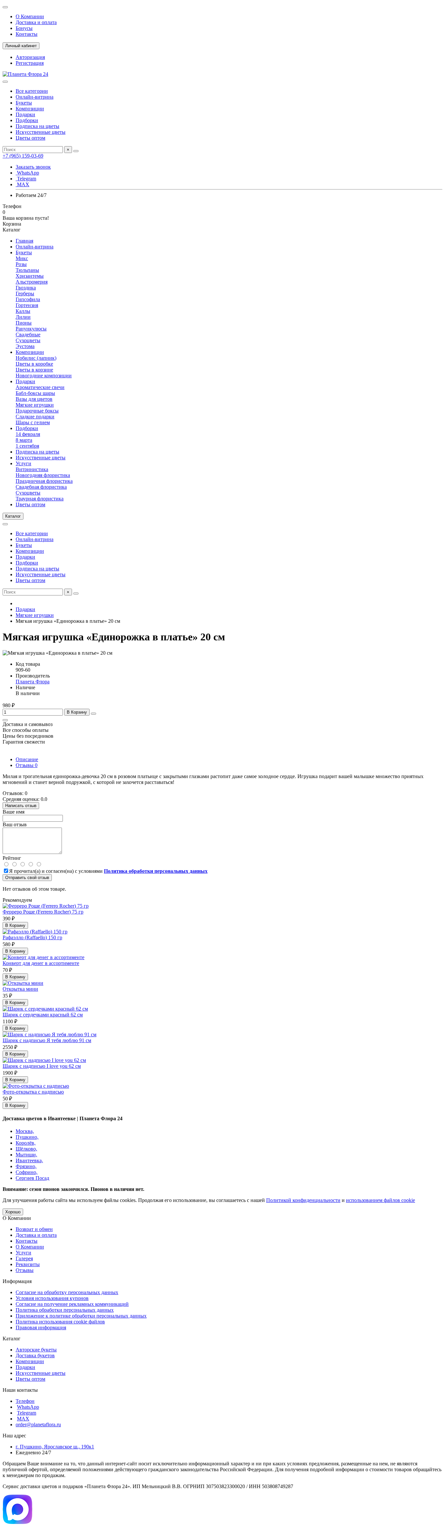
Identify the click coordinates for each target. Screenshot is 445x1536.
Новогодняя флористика (43, 475)
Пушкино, (27, 1137)
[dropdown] (5, 7)
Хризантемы (30, 276)
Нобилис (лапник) (36, 358)
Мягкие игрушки (35, 405)
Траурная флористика (40, 498)
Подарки (25, 114)
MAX (22, 184)
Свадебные (28, 334)
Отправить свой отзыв (27, 877)
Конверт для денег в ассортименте (41, 963)
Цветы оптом (30, 138)
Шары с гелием (33, 422)
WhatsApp (27, 172)
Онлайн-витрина (34, 97)
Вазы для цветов (34, 399)
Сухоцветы (28, 340)
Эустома (25, 346)
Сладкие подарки (35, 416)
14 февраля (28, 434)
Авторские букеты (36, 1349)
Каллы (23, 311)
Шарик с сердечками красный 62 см (43, 1014)
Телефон (25, 1401)
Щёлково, (26, 1149)
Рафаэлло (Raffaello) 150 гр (32, 937)
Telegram (26, 178)
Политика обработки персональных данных (65, 1310)
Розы (21, 264)
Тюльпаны (27, 270)
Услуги (23, 463)
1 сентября (27, 446)
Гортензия (27, 305)
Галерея (24, 1258)
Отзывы (26, 765)
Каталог (12, 1338)
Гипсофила (28, 299)
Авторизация (30, 57)
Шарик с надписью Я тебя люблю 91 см (47, 1040)
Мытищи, (26, 1154)
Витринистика (32, 469)
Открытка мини (20, 989)
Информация (17, 1281)
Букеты (24, 102)
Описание (27, 759)
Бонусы (24, 28)
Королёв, (26, 1143)
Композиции (30, 108)
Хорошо (13, 1211)
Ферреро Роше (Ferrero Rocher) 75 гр (43, 912)
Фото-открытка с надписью (33, 1092)
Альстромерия (32, 282)
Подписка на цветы (37, 126)
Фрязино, (26, 1166)
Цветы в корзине (34, 369)
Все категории (32, 91)
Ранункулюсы (31, 328)
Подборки (27, 120)
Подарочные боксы (37, 410)
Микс (22, 258)
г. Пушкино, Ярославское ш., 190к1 (55, 1446)
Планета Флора (33, 681)
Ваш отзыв (15, 824)
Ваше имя (13, 812)
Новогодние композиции (44, 375)
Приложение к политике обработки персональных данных (81, 1316)
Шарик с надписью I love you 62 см (42, 1066)
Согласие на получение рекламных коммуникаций (72, 1304)
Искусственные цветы (40, 132)
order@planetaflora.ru (38, 1424)
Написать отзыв (20, 805)
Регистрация (30, 63)
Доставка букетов (35, 1355)
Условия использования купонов (52, 1298)
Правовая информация (41, 1327)
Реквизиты (28, 1264)
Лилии (23, 317)
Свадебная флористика (41, 487)
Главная (24, 241)
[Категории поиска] (5, 82)
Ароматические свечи (40, 387)
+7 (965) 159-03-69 (23, 156)
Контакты (26, 34)
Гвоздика (26, 287)
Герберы (25, 293)
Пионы (24, 323)
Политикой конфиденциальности (303, 1200)
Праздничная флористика (44, 481)
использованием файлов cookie (380, 1200)
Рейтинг (12, 858)
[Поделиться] (5, 720)
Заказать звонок (33, 167)
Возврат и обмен (34, 1229)
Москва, (25, 1131)
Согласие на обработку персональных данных (67, 1292)
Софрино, (26, 1172)
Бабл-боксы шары (35, 393)
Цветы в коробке (34, 364)
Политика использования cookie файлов (60, 1321)
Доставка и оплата (36, 22)
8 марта (24, 440)
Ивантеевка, (29, 1160)
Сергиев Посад (32, 1178)
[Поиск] (76, 151)
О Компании (30, 16)
